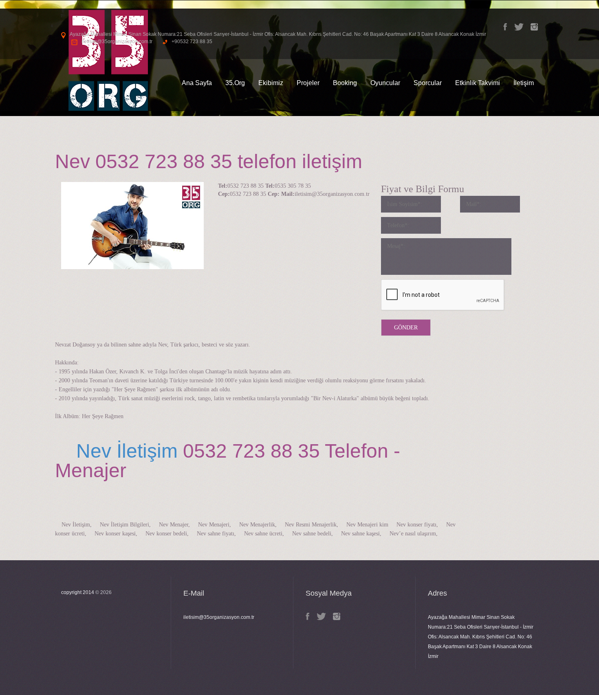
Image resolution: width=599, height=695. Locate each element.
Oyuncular (385, 82)
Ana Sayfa (197, 82)
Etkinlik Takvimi (477, 82)
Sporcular (428, 82)
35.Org (235, 82)
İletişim (523, 82)
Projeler (308, 82)
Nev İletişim (116, 451)
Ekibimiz (270, 82)
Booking (345, 82)
